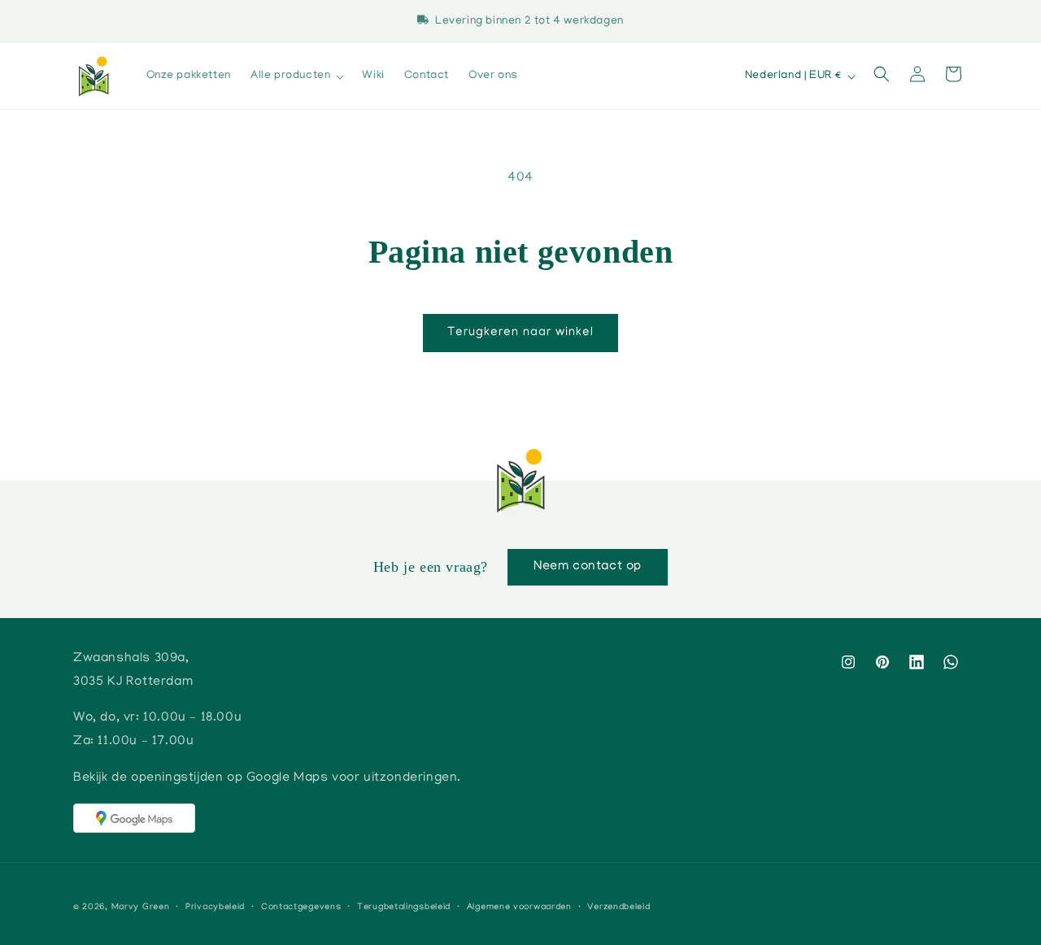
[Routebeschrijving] (134, 818)
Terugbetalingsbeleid (404, 907)
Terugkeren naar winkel (520, 332)
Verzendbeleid (618, 907)
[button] (296, 76)
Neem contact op (588, 567)
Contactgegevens (301, 907)
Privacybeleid (215, 907)
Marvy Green (140, 907)
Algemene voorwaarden (519, 907)
